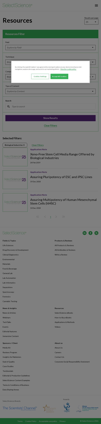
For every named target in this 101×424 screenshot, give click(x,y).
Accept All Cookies (59, 76)
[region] (50, 72)
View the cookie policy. (68, 69)
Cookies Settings (40, 76)
